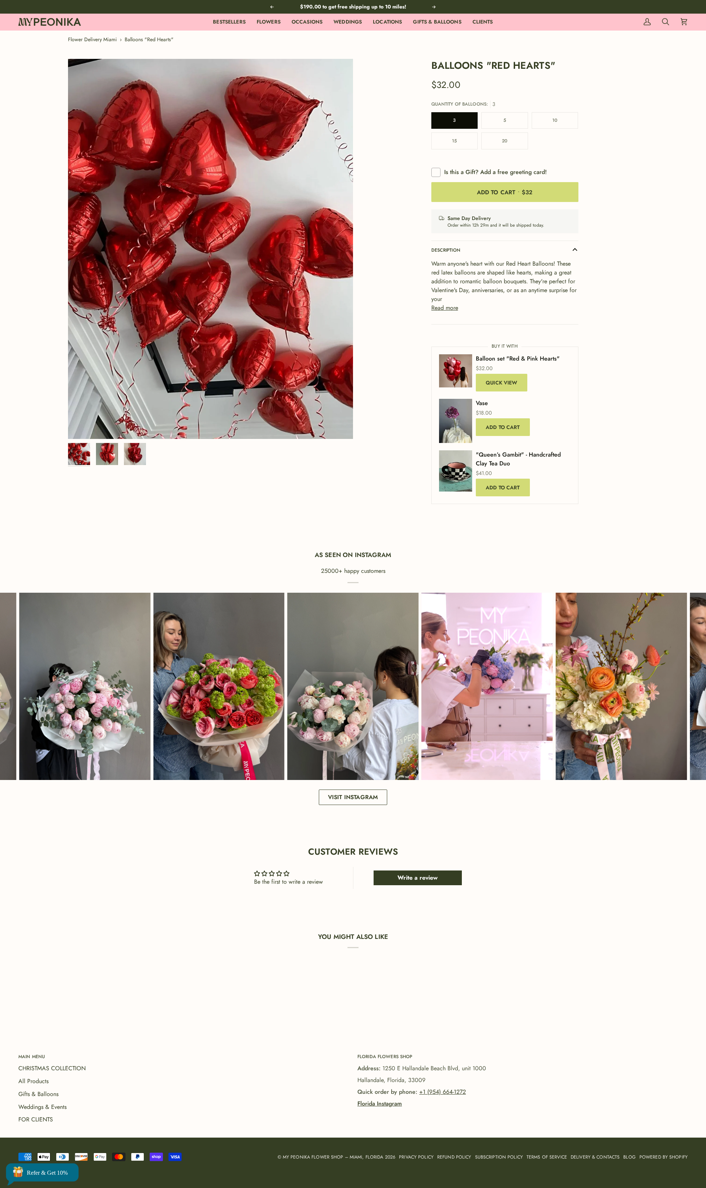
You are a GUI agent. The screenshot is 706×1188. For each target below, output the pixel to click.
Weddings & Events (42, 1107)
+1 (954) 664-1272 (442, 1092)
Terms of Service (547, 1157)
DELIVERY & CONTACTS (595, 1157)
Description (445, 250)
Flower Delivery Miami (92, 39)
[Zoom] (210, 249)
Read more (444, 308)
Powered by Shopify (663, 1157)
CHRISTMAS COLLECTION (52, 1068)
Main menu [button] (31, 1056)
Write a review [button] (417, 877)
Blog (629, 1157)
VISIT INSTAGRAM (353, 797)
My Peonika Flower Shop (313, 1157)
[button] (268, 22)
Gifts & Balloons (38, 1094)
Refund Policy (454, 1157)
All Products (33, 1081)
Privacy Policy (416, 1157)
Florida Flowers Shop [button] (384, 1056)
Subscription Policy (499, 1157)
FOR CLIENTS (35, 1119)
